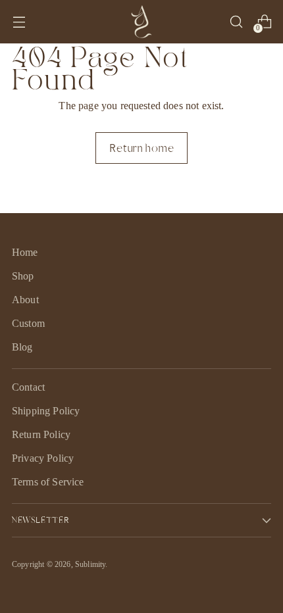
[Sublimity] (141, 21)
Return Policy (41, 434)
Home (25, 252)
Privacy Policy (43, 458)
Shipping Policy (46, 410)
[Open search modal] (235, 22)
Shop (23, 276)
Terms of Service (48, 481)
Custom (28, 323)
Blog (22, 347)
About (25, 299)
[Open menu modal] (18, 22)
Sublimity (90, 564)
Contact (28, 387)
